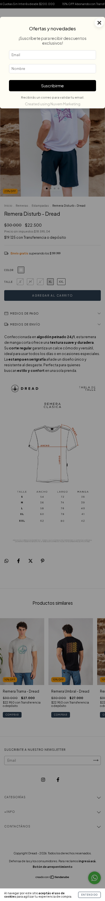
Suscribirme (52, 85)
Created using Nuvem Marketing (52, 104)
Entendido (89, 894)
